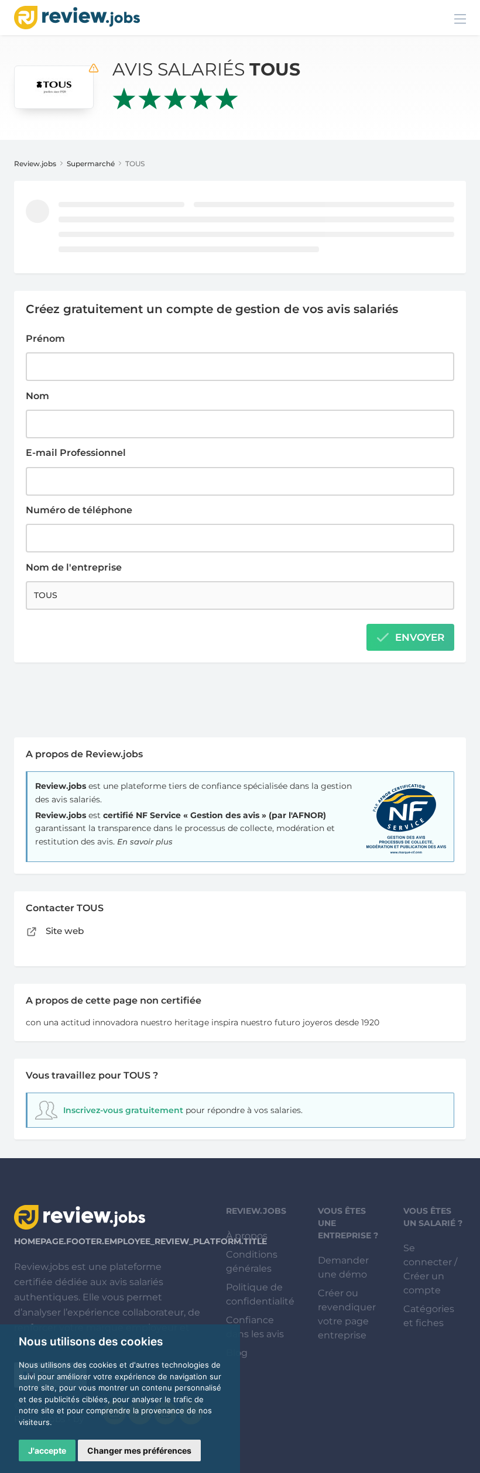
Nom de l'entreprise (74, 567)
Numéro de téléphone (79, 510)
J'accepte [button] (47, 1450)
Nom (37, 395)
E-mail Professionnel (76, 452)
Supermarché (91, 163)
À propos (247, 1235)
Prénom (45, 338)
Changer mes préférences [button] (139, 1450)
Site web (63, 930)
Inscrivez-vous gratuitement (123, 1110)
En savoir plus (145, 841)
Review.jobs (35, 163)
